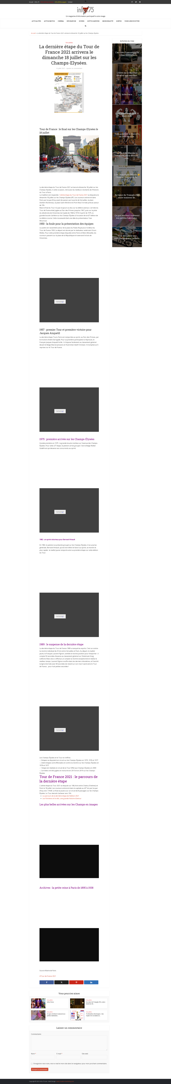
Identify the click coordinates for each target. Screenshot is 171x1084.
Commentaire (36, 1034)
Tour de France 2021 (48, 976)
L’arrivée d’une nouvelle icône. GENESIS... (127, 53)
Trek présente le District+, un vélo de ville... (127, 135)
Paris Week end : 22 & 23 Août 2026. (127, 114)
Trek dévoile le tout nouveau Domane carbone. (127, 237)
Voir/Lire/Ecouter (131, 21)
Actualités (36, 21)
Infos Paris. (50, 1002)
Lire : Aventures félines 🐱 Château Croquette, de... (127, 175)
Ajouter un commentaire (74, 68)
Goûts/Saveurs (93, 21)
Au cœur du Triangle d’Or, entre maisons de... (95, 1003)
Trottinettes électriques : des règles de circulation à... (95, 1015)
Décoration (71, 21)
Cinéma (61, 21)
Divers (81, 21)
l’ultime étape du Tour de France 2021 (73, 195)
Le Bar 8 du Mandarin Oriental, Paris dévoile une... (127, 155)
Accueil (33, 33)
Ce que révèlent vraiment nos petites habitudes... (56, 1015)
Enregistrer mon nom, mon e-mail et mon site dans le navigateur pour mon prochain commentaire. (70, 1063)
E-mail (59, 1054)
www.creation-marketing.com (65, 1081)
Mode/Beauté (107, 21)
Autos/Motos (49, 21)
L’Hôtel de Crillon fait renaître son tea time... (127, 74)
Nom (33, 1054)
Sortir (119, 21)
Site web (85, 1054)
